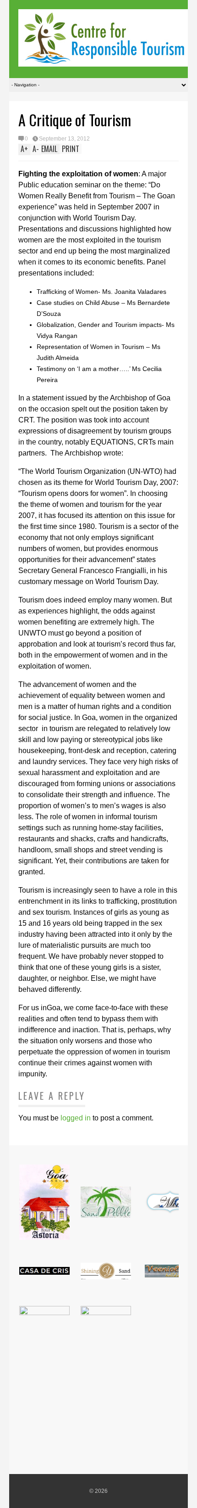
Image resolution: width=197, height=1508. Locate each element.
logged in (75, 1118)
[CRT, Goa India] (103, 60)
